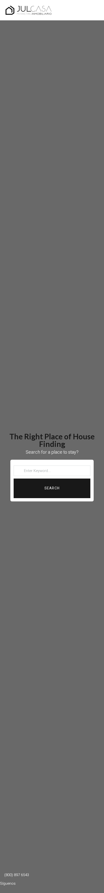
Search (52, 488)
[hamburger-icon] (92, 10)
